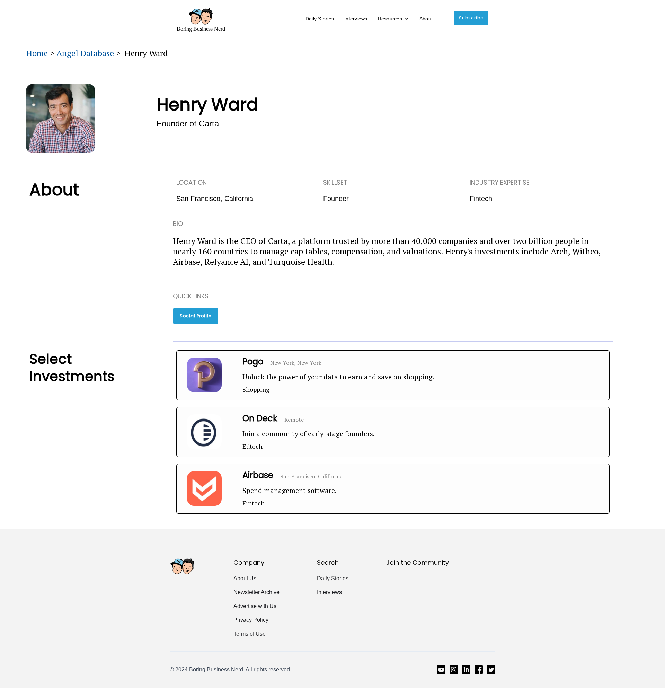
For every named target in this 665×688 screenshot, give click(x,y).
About (426, 18)
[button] (393, 19)
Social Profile (195, 316)
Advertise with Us (254, 606)
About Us (244, 578)
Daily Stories (319, 18)
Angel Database (85, 53)
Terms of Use (249, 634)
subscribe (471, 18)
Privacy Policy (250, 620)
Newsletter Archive (256, 592)
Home (37, 53)
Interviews (355, 18)
